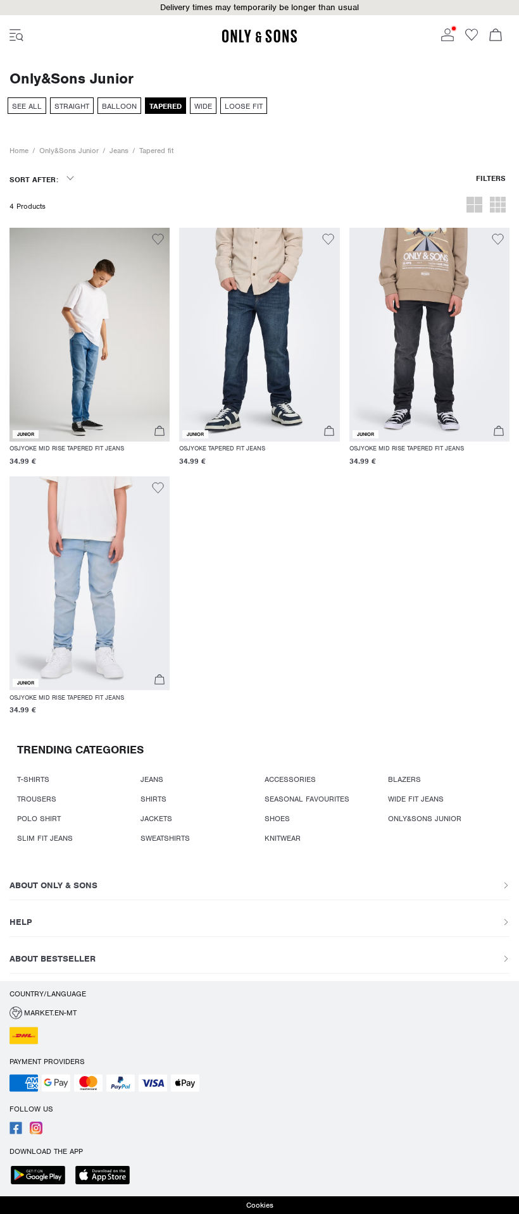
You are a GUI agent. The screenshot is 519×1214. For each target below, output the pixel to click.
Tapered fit (156, 151)
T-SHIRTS (33, 779)
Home (18, 151)
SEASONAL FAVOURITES (307, 799)
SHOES (277, 819)
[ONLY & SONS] (259, 40)
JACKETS (156, 819)
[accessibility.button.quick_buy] (159, 432)
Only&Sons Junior (69, 151)
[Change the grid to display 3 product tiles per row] (498, 206)
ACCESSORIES (290, 779)
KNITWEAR (283, 838)
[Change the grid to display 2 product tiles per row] (474, 206)
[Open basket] (495, 36)
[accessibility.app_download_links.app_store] (106, 1176)
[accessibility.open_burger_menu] (16, 36)
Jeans (118, 151)
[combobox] (41, 183)
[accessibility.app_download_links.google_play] (41, 1176)
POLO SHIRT (39, 819)
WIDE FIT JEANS (416, 799)
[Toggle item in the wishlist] (158, 241)
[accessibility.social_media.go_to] (15, 1132)
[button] (259, 7)
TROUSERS (36, 799)
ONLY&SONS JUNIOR (424, 819)
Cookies (259, 1205)
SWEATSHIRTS (165, 838)
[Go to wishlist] (471, 39)
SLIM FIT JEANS (45, 838)
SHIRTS (153, 799)
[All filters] (491, 183)
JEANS (152, 779)
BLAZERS (404, 779)
